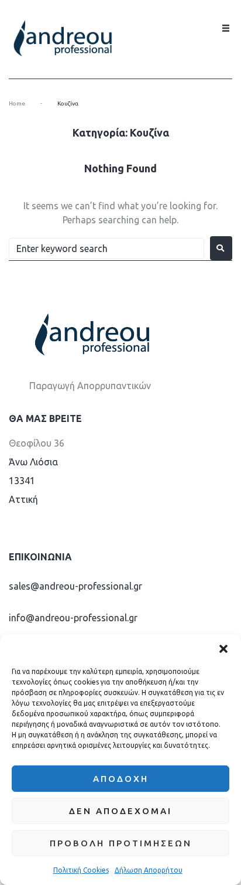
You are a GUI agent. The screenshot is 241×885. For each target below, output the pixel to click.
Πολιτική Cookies (81, 870)
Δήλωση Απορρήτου (149, 870)
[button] (223, 649)
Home (17, 103)
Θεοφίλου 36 (36, 443)
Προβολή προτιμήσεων (121, 843)
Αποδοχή (121, 779)
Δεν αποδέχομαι (120, 811)
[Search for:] (106, 248)
